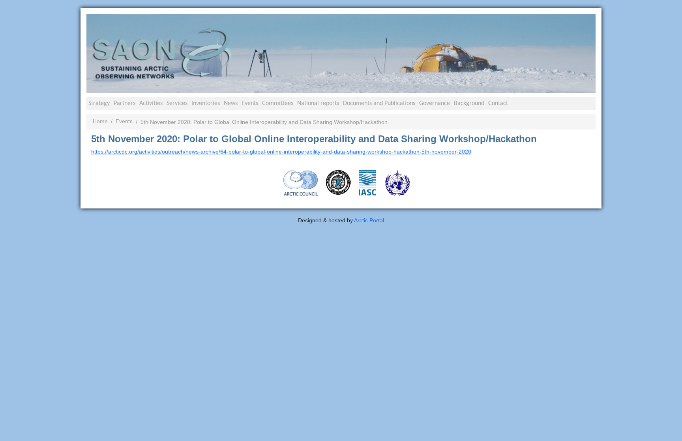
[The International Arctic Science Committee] (367, 182)
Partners (124, 103)
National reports (318, 103)
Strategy (99, 103)
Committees (277, 103)
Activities (151, 103)
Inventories (205, 103)
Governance (434, 103)
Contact (498, 103)
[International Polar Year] (338, 182)
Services (177, 103)
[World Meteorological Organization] (397, 183)
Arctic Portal (369, 220)
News (231, 103)
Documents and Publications (379, 103)
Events (250, 103)
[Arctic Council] (300, 183)
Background (469, 103)
